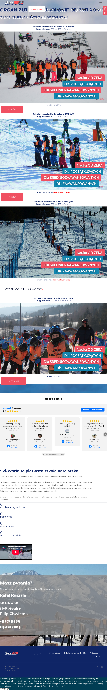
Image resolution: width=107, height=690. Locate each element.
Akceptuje (4, 689)
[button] (1, 434)
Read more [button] (12, 431)
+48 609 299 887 (10, 621)
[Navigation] (100, 3)
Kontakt (34, 15)
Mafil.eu (40, 654)
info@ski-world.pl (11, 608)
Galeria (83, 9)
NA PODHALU (14, 381)
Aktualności (97, 9)
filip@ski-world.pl (10, 627)
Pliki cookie (94, 653)
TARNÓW (12, 109)
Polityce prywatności (27, 686)
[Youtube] (102, 666)
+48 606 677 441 (10, 603)
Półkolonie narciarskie (55, 9)
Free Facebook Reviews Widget (54, 454)
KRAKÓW (12, 197)
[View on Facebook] (13, 436)
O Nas (72, 9)
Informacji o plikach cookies (52, 686)
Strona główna (36, 9)
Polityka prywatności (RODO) (75, 653)
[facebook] (97, 666)
